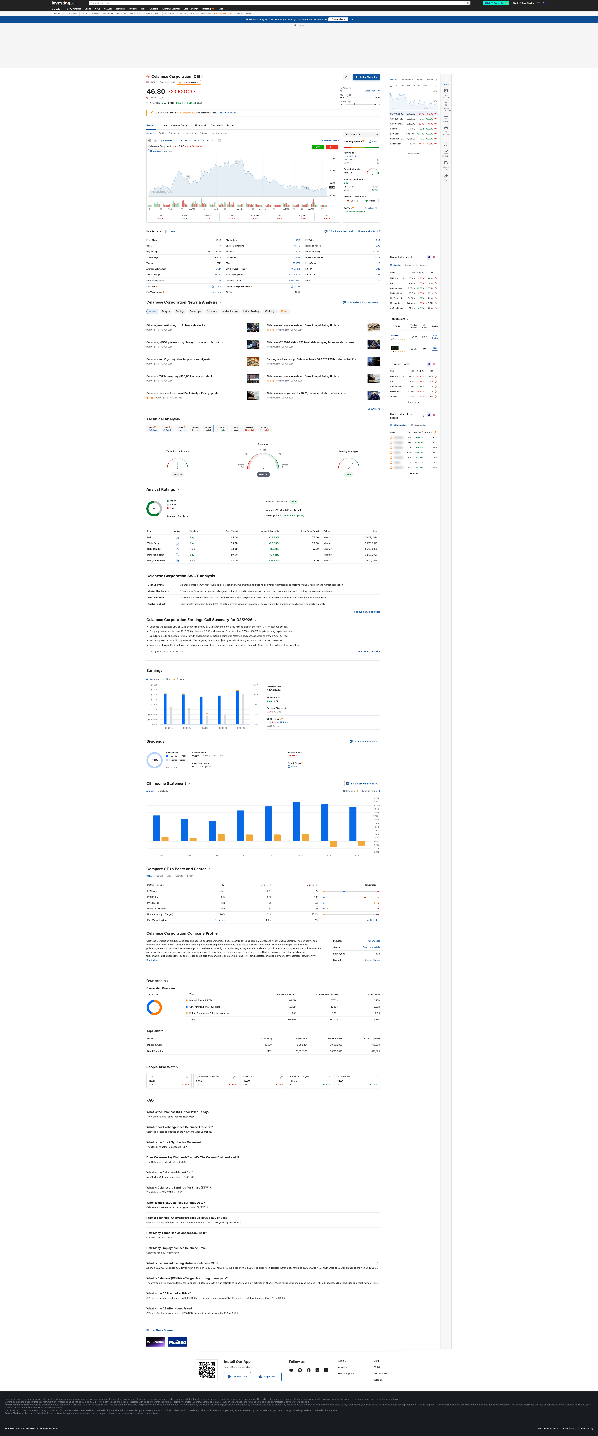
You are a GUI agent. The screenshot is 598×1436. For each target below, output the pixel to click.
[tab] (152, 428)
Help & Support (346, 1373)
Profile (162, 133)
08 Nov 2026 (294, 274)
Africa (191, 13)
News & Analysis (181, 125)
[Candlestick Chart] (149, 140)
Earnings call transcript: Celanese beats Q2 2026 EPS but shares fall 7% (311, 359)
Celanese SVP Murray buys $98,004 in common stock (179, 376)
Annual (150, 791)
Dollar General (343, 1076)
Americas (148, 13)
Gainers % (410, 265)
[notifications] (538, 2)
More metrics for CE (369, 231)
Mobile (377, 1367)
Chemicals (374, 941)
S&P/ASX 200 (396, 114)
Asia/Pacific (181, 13)
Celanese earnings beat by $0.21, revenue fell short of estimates (306, 393)
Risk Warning (587, 1428)
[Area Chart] (155, 140)
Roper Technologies (299, 1076)
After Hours (95, 13)
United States (372, 960)
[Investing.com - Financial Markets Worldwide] (64, 3)
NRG (151, 1076)
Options (203, 133)
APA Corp (247, 1076)
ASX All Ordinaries (398, 124)
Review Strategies (227, 113)
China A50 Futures (398, 139)
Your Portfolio (381, 1373)
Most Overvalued (419, 425)
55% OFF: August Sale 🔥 (496, 3)
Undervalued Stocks (242, 13)
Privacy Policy (569, 1428)
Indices (393, 79)
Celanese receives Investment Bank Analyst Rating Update (303, 325)
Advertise (343, 1367)
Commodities (407, 79)
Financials (201, 125)
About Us (343, 1360)
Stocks (57, 13)
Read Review (435, 336)
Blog (376, 1360)
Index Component (219, 133)
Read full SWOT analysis (366, 611)
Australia (84, 13)
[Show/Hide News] (219, 140)
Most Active (395, 265)
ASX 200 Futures (398, 119)
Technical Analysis (163, 419)
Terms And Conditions (548, 1428)
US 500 (393, 129)
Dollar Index (395, 144)
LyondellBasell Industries (207, 1076)
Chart (163, 125)
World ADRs (121, 13)
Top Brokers (397, 318)
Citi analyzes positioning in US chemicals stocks (175, 325)
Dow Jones (395, 134)
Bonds (420, 79)
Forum (230, 125)
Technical (217, 125)
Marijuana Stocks (203, 13)
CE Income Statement (166, 783)
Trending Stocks (400, 364)
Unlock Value (371, 91)
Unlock (221, 920)
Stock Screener (191, 9)
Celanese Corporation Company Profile (182, 933)
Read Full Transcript (369, 651)
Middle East (169, 13)
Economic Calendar (171, 9)
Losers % (422, 265)
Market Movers (399, 257)
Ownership (174, 133)
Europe (158, 13)
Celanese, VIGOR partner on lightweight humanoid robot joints (184, 342)
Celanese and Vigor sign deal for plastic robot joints (178, 359)
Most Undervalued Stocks (401, 415)
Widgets (378, 1379)
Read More (152, 960)
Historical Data (189, 133)
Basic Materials (371, 947)
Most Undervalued (398, 425)
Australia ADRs (135, 13)
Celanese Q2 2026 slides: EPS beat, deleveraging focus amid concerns (310, 342)
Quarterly (163, 791)
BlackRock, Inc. (155, 1051)
